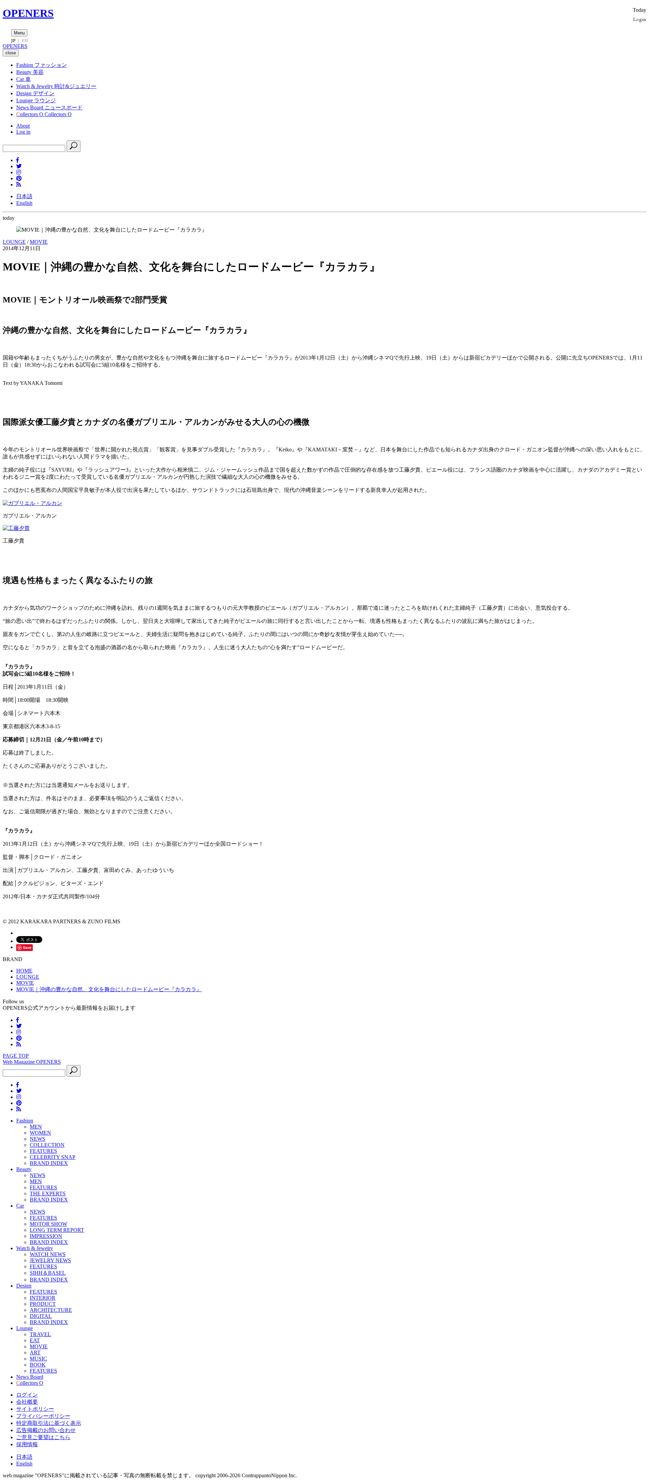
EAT (35, 1340)
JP (13, 40)
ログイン (27, 1395)
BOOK (38, 1365)
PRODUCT (43, 1304)
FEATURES (43, 1151)
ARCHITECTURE (51, 1310)
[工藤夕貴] (16, 528)
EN (25, 40)
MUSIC (38, 1358)
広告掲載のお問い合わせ (46, 1430)
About (23, 126)
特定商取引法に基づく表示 (48, 1423)
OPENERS (28, 13)
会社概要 (27, 1402)
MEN (36, 1127)
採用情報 (27, 1444)
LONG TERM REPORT (57, 1230)
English (24, 203)
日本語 (24, 196)
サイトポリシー (35, 1409)
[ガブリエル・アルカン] (32, 503)
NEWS (37, 1139)
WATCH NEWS (48, 1254)
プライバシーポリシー (43, 1416)
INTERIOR (42, 1298)
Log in (23, 132)
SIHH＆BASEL (48, 1273)
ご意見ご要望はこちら (43, 1437)
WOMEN (40, 1133)
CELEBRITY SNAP (52, 1157)
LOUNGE (14, 242)
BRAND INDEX (49, 1163)
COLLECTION (47, 1145)
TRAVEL (40, 1334)
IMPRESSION (46, 1236)
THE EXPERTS (48, 1193)
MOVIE (39, 242)
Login (639, 19)
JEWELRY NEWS (50, 1260)
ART (35, 1352)
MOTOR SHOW (48, 1224)
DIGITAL (41, 1316)
